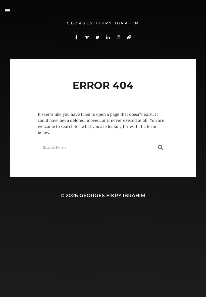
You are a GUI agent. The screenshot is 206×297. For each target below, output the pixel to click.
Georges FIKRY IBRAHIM (103, 23)
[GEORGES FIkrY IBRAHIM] (129, 37)
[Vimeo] (86, 37)
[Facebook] (76, 37)
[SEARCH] (160, 147)
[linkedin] (108, 37)
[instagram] (118, 37)
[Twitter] (97, 37)
